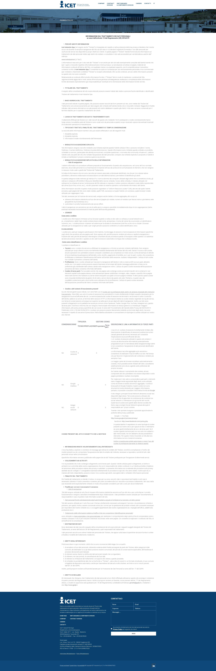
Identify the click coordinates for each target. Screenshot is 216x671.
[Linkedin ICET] (154, 666)
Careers (139, 3)
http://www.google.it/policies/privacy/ (124, 418)
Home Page (63, 615)
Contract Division (110, 4)
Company (101, 3)
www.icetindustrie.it (68, 59)
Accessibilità (81, 665)
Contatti (147, 3)
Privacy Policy (117, 629)
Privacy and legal (64, 665)
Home (142, 21)
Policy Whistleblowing (82, 653)
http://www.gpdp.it (71, 585)
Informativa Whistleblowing (67, 653)
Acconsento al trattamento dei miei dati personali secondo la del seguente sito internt (131, 628)
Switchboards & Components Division (125, 4)
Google (152, 390)
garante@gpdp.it (135, 583)
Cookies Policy (151, 21)
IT (154, 3)
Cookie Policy (73, 665)
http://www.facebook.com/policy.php (135, 421)
